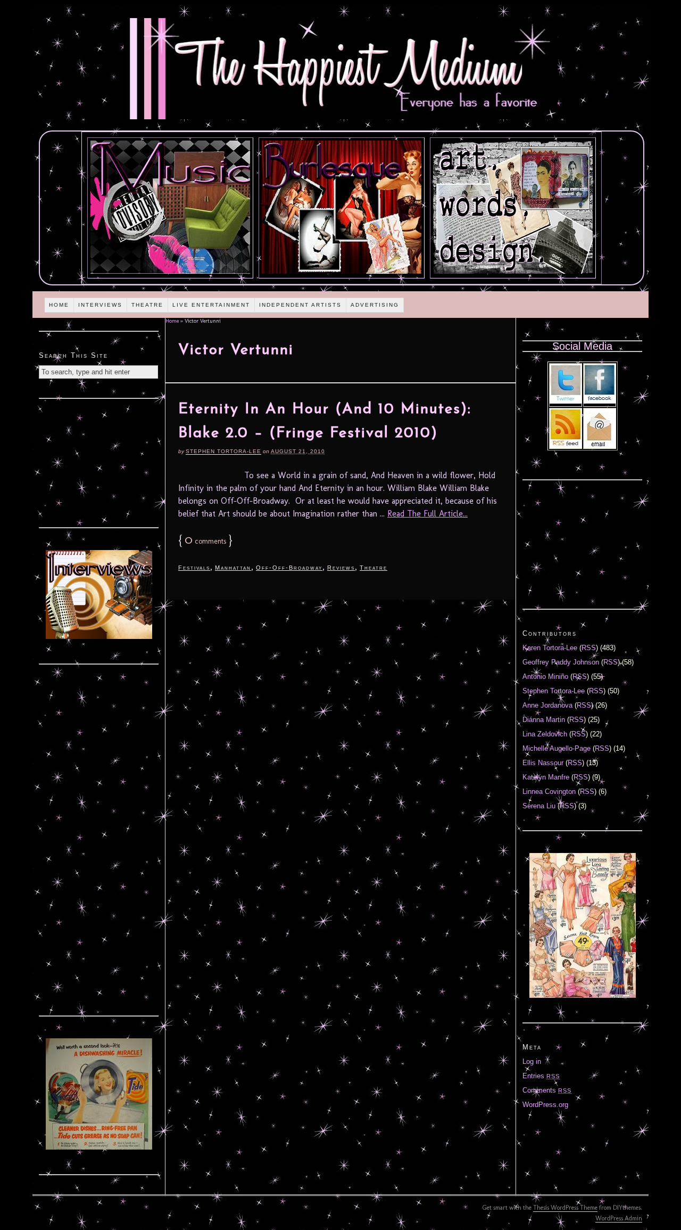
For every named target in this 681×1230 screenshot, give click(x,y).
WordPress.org (545, 1105)
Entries (541, 1076)
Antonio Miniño (545, 676)
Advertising (375, 305)
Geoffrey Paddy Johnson (560, 662)
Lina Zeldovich (544, 734)
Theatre (147, 305)
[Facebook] (600, 401)
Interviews (100, 305)
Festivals (194, 567)
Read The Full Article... (427, 514)
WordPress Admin (618, 1218)
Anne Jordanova (547, 705)
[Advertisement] (99, 461)
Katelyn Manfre (545, 777)
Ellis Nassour (542, 763)
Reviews (341, 567)
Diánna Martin (543, 720)
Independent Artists (300, 305)
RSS (589, 648)
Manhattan (233, 567)
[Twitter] (566, 401)
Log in (531, 1061)
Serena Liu (538, 806)
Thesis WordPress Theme (565, 1207)
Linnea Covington (549, 792)
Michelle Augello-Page (556, 748)
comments (205, 541)
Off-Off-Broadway (289, 567)
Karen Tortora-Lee (549, 648)
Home (59, 305)
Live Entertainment (211, 305)
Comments (546, 1090)
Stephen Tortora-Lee (223, 451)
